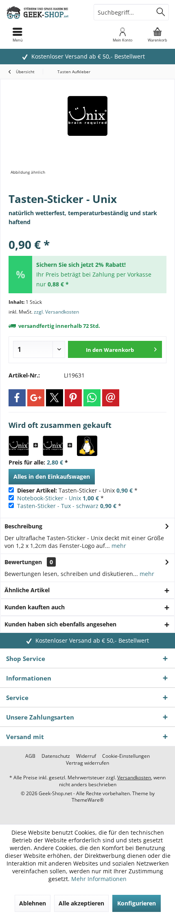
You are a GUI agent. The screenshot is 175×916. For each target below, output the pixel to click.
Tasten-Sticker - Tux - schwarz (57, 506)
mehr (118, 546)
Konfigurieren (136, 903)
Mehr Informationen (99, 879)
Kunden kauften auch (34, 607)
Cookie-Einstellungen (126, 756)
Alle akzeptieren (81, 903)
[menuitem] (157, 34)
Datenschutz (56, 756)
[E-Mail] (110, 397)
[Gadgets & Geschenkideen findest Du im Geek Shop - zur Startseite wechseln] (43, 12)
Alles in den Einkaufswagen (51, 476)
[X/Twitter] (54, 397)
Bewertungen (23, 562)
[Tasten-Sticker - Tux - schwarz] (87, 446)
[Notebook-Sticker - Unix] (53, 446)
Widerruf (86, 756)
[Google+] (35, 397)
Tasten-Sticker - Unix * (77, 490)
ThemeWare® (88, 799)
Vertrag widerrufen (87, 763)
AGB (30, 756)
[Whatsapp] (92, 397)
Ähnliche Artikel (27, 590)
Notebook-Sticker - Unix (49, 498)
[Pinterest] (73, 397)
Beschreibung (23, 526)
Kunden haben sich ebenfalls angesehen (60, 624)
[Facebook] (17, 397)
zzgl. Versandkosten (56, 311)
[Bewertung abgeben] (87, 234)
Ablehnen (32, 903)
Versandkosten (134, 777)
